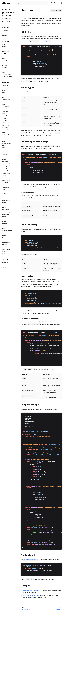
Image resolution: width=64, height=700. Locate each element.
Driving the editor (6, 72)
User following (6, 246)
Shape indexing (6, 212)
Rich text (4, 202)
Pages (3, 189)
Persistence (5, 56)
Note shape (5, 182)
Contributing (5, 265)
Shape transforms (7, 214)
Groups (4, 157)
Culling (3, 113)
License (4, 267)
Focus (3, 147)
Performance (5, 195)
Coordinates (5, 111)
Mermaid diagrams (6, 74)
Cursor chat (5, 116)
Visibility (4, 253)
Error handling (5, 139)
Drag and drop (5, 125)
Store (3, 226)
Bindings (4, 97)
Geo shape (5, 152)
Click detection (6, 102)
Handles (4, 53)
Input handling (5, 171)
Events (4, 141)
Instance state (6, 173)
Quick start (5, 30)
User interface (6, 51)
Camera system (6, 99)
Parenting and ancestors (5, 192)
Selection (4, 207)
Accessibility (5, 85)
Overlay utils (5, 187)
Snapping (4, 223)
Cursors (4, 118)
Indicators (4, 60)
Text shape (5, 233)
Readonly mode (6, 200)
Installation (5, 33)
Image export (5, 166)
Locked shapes (6, 180)
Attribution (4, 95)
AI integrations (6, 65)
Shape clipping (6, 209)
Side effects (5, 219)
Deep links (4, 120)
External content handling (6, 144)
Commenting (5, 67)
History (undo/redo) (7, 164)
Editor (3, 44)
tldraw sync (5, 69)
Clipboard (4, 104)
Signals (4, 221)
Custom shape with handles (31, 590)
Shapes (4, 46)
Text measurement (7, 230)
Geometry (4, 154)
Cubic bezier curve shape (31, 595)
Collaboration (5, 62)
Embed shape (5, 134)
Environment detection (8, 136)
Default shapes (6, 122)
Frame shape (5, 150)
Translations (5, 262)
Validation (4, 251)
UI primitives (5, 244)
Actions (4, 88)
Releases (4, 35)
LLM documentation (7, 76)
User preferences (6, 249)
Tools (3, 49)
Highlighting (5, 161)
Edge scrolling (5, 129)
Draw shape (5, 127)
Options (4, 184)
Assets (4, 58)
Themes (4, 235)
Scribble (4, 205)
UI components (6, 242)
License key (5, 178)
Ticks (3, 237)
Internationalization (7, 175)
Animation (4, 90)
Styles (3, 228)
